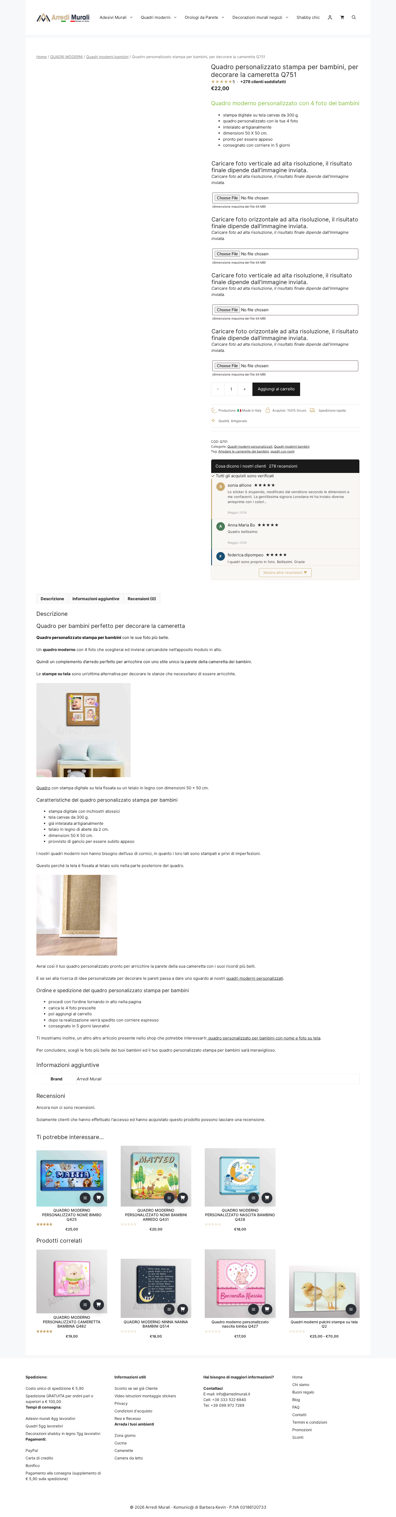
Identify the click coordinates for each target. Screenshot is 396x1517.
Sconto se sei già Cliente (136, 1388)
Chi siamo (300, 1384)
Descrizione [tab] (52, 598)
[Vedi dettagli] (85, 1198)
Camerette (123, 1450)
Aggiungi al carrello (276, 388)
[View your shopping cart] (342, 17)
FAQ (296, 1407)
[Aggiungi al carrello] (98, 1198)
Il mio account (330, 17)
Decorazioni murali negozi (257, 17)
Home (41, 57)
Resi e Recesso (127, 1418)
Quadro (43, 787)
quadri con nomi (282, 451)
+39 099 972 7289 (227, 1405)
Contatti (299, 1414)
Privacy (121, 1403)
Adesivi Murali (113, 17)
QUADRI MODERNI (66, 57)
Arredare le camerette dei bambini (243, 451)
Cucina (120, 1443)
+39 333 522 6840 (229, 1399)
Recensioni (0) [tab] (142, 598)
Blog (296, 1399)
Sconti (297, 1437)
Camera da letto (128, 1458)
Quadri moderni (156, 17)
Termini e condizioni (309, 1422)
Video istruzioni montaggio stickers (145, 1396)
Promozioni (302, 1429)
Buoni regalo (303, 1392)
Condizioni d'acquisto (133, 1411)
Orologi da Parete (201, 17)
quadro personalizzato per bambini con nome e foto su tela (263, 1038)
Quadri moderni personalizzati (249, 446)
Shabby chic (308, 17)
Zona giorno (125, 1435)
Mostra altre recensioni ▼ (285, 572)
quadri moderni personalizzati (254, 978)
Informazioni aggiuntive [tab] (95, 598)
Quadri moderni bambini (107, 57)
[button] (354, 17)
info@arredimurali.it (233, 1394)
